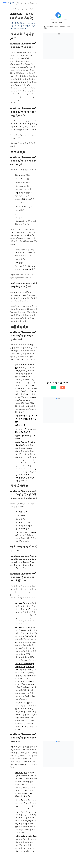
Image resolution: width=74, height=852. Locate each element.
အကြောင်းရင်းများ (14, 26)
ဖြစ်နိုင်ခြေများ (25, 26)
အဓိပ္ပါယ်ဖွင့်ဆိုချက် (17, 23)
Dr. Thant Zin (46, 26)
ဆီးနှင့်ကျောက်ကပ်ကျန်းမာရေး (16, 9)
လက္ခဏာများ (31, 23)
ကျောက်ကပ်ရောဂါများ (30, 9)
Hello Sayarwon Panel (58, 22)
